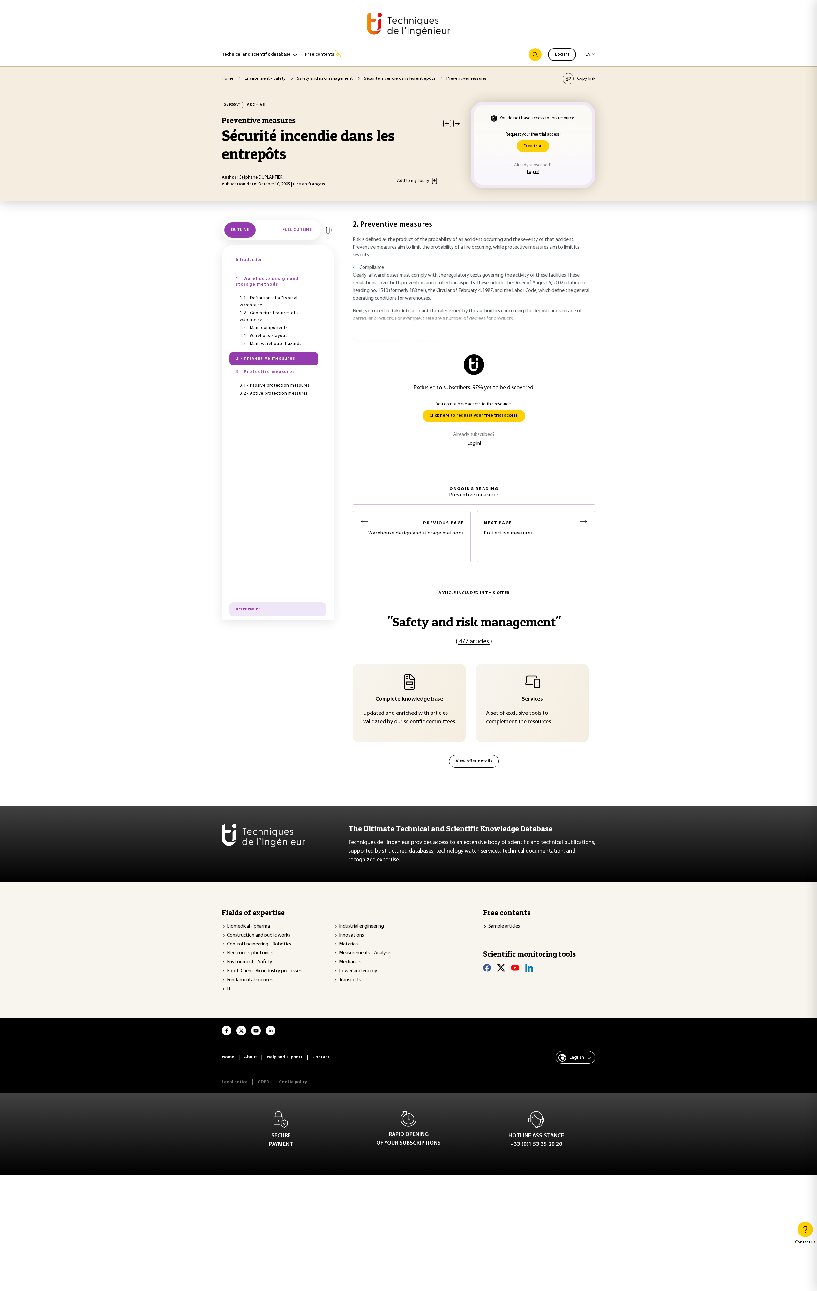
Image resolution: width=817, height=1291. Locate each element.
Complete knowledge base (409, 699)
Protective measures (508, 528)
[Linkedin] (529, 968)
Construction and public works (258, 935)
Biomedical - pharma (248, 926)
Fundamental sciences (250, 979)
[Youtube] (515, 968)
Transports (350, 979)
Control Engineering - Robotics (259, 944)
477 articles (474, 641)
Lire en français (309, 184)
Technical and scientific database (256, 54)
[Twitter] (501, 968)
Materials (348, 944)
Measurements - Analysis (365, 953)
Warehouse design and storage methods (416, 528)
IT (229, 988)
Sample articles (504, 926)
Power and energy (358, 971)
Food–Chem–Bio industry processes (264, 971)
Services (532, 699)
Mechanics (350, 962)
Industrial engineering (361, 926)
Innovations (351, 935)
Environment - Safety (249, 962)
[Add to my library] (434, 181)
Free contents (319, 54)
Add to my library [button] (413, 180)
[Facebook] (487, 968)
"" (474, 622)
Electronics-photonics (250, 953)
